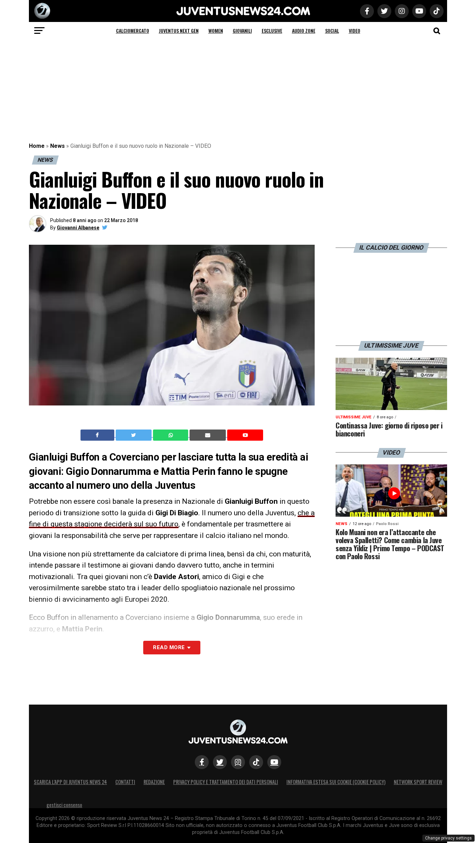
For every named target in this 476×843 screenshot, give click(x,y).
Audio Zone (303, 30)
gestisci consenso (64, 804)
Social (332, 30)
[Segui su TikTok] (256, 762)
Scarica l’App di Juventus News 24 (70, 781)
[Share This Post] (171, 435)
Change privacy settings (448, 838)
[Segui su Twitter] (220, 762)
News (57, 146)
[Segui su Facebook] (202, 762)
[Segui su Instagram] (238, 762)
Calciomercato (132, 30)
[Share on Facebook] (98, 435)
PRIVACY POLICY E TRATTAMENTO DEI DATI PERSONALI (225, 781)
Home (37, 146)
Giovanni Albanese (78, 227)
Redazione (154, 781)
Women (215, 30)
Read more (169, 647)
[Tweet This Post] (134, 435)
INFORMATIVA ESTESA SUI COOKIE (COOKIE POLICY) (335, 781)
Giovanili (242, 30)
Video (354, 30)
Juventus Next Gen (179, 30)
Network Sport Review (418, 781)
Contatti (125, 781)
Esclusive (272, 30)
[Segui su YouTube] (274, 762)
